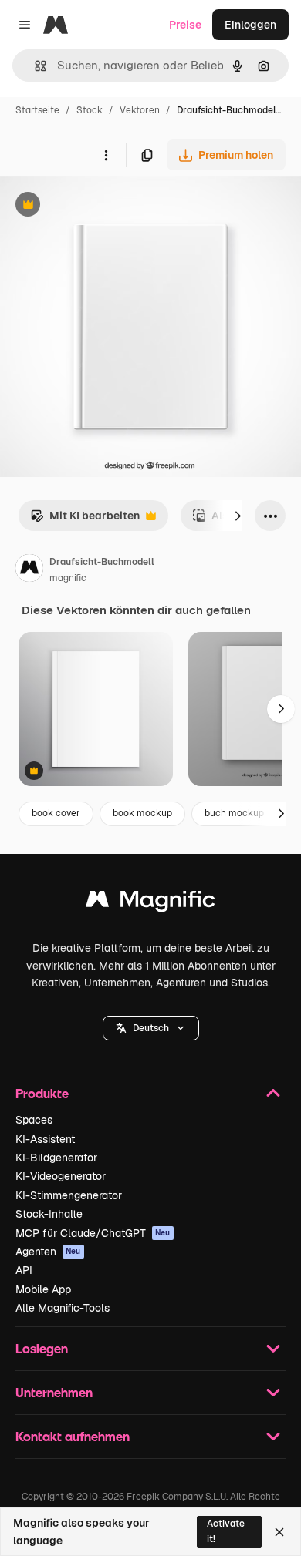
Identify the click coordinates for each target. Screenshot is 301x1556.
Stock (89, 110)
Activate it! (226, 1530)
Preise (185, 25)
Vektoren (140, 110)
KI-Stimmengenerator (68, 1195)
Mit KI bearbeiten (85, 520)
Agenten (48, 1252)
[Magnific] (150, 903)
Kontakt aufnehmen (72, 1436)
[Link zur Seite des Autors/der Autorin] (29, 570)
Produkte (42, 1093)
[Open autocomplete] (34, 66)
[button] (151, 1028)
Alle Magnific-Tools (62, 1308)
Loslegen (41, 1348)
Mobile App (43, 1289)
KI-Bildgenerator (56, 1157)
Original (98, 206)
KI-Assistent (45, 1139)
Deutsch (151, 1028)
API (23, 1270)
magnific (67, 578)
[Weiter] (238, 515)
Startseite (37, 110)
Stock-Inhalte (49, 1214)
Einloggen (250, 25)
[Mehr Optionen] (105, 154)
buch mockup (234, 813)
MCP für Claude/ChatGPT (93, 1233)
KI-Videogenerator (60, 1176)
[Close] (279, 1532)
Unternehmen (54, 1392)
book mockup (142, 813)
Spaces (33, 1120)
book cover (56, 813)
